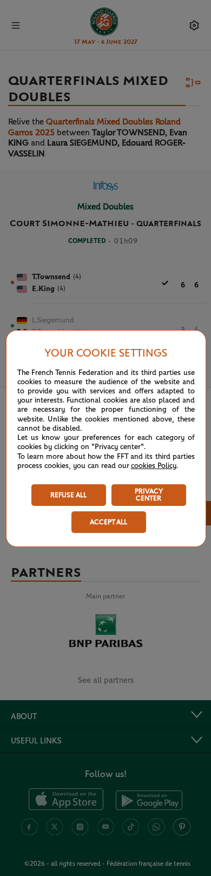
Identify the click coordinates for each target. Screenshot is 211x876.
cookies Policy (153, 466)
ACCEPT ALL (108, 522)
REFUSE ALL (68, 495)
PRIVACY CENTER (149, 495)
